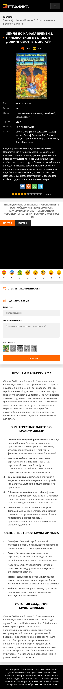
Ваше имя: (8, 306)
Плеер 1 (7, 223)
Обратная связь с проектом (42, 684)
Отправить (32, 358)
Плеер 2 (23, 223)
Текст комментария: (12, 320)
